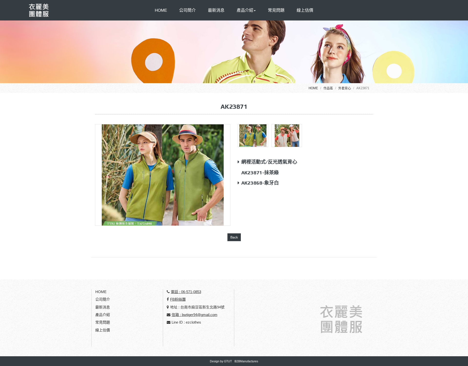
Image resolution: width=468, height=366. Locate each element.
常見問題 (276, 10)
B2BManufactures (246, 361)
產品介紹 (102, 315)
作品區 (328, 88)
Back (234, 237)
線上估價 (305, 10)
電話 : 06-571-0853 (186, 292)
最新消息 (216, 10)
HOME (161, 10)
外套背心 (344, 88)
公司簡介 (187, 10)
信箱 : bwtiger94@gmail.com (194, 315)
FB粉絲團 (178, 299)
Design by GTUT (221, 361)
